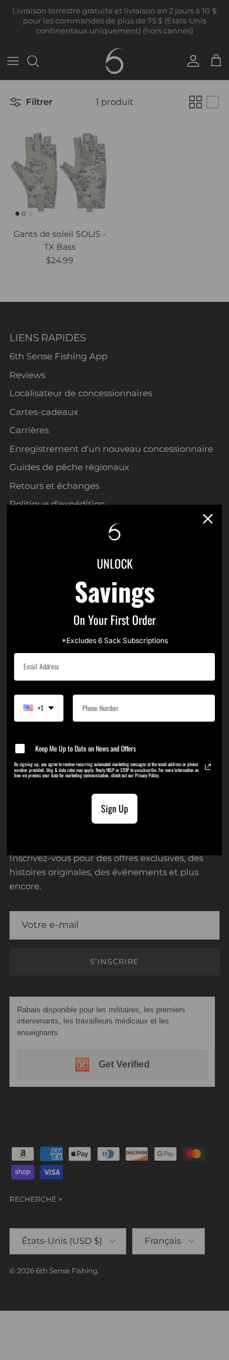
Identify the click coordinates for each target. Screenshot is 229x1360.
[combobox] (38, 708)
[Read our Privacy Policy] (208, 767)
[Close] (208, 519)
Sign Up (114, 808)
